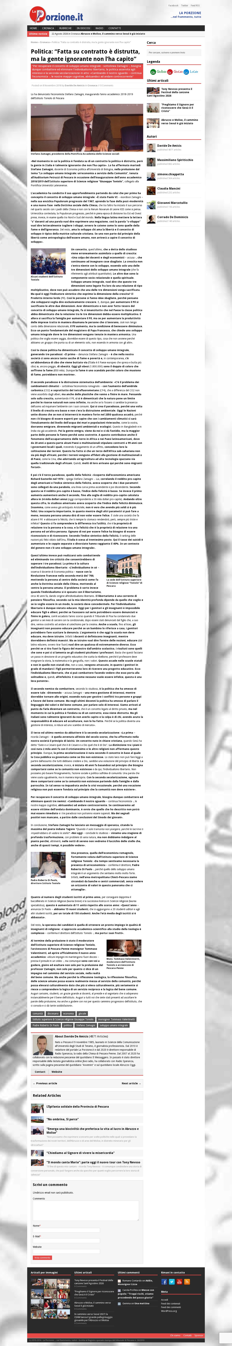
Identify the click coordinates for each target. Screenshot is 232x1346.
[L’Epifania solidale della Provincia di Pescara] (37, 1111)
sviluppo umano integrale (114, 1025)
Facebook (173, 5)
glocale (82, 1013)
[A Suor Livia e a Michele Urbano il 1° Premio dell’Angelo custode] (63, 1316)
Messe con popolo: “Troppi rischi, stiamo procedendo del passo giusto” (136, 1294)
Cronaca (48, 28)
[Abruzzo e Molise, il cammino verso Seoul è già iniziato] (153, 125)
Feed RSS (195, 5)
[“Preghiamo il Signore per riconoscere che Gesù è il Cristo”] (153, 110)
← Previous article (45, 1083)
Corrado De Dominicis (172, 217)
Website (57, 1071)
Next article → (131, 1083)
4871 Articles (98, 1036)
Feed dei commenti (171, 1307)
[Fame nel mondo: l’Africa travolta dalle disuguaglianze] (50, 1316)
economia (68, 1013)
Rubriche (65, 28)
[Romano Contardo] (119, 1280)
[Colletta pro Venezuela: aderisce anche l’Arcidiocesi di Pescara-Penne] (37, 1306)
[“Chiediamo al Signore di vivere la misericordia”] (37, 1154)
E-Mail (36, 1236)
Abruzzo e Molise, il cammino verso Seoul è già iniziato (92, 1304)
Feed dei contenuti (170, 1303)
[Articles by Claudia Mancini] (151, 192)
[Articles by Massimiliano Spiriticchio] (151, 164)
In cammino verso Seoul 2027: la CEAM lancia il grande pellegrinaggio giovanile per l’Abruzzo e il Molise (93, 1317)
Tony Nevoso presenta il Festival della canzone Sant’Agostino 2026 (169, 92)
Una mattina (141, 1303)
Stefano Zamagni (85, 1025)
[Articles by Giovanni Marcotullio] (151, 207)
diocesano (53, 1013)
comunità (38, 1013)
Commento (39, 1198)
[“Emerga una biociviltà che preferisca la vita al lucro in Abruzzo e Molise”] (37, 1132)
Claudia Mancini (168, 188)
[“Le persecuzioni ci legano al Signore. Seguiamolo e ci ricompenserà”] (50, 1296)
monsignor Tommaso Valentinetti (116, 1019)
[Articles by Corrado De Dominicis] (151, 221)
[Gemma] (119, 1303)
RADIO (99, 28)
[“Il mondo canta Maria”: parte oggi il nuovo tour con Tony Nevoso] (37, 1163)
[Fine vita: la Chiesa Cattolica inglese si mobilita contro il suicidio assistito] (50, 1306)
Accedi (164, 1299)
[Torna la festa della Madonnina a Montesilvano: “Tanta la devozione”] (63, 1306)
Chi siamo (175, 1335)
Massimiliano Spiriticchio (175, 160)
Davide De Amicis (75, 85)
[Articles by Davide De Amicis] (151, 149)
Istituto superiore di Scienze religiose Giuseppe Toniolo (63, 1019)
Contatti (115, 28)
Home (33, 28)
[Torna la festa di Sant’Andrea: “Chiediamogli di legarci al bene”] (37, 1316)
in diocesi (83, 28)
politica (68, 1025)
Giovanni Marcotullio (172, 203)
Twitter (184, 5)
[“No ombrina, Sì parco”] (37, 1120)
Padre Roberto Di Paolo (46, 1025)
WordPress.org (169, 1311)
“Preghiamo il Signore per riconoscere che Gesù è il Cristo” (177, 107)
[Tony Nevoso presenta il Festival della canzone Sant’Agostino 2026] (153, 91)
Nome (36, 1225)
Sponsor (198, 1335)
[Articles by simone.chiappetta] (151, 178)
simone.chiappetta (170, 174)
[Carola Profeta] (119, 1290)
